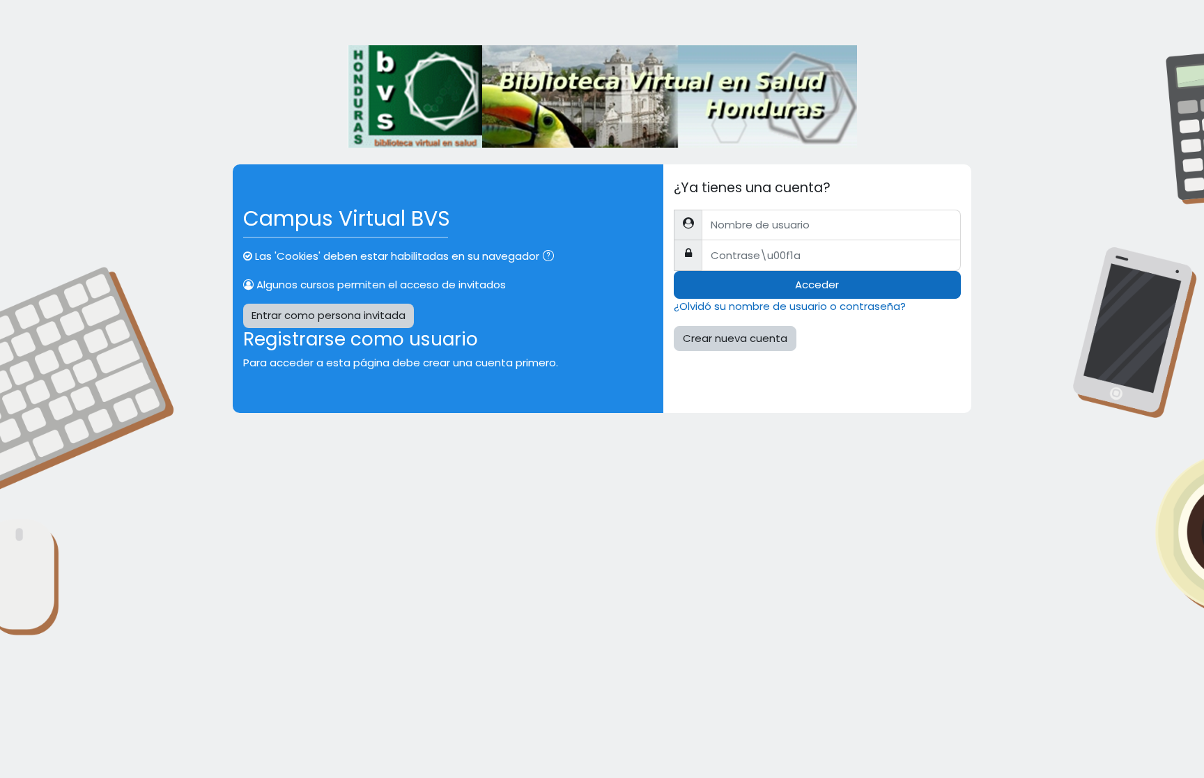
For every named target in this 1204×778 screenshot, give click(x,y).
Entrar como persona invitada (329, 315)
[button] (551, 257)
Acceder (817, 284)
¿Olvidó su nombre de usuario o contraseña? (790, 306)
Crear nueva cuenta (735, 338)
